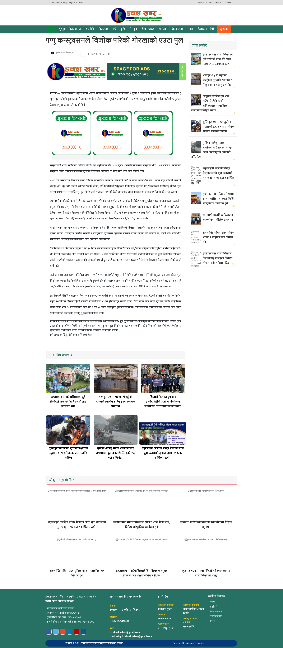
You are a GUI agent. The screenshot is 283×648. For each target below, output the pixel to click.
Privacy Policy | (216, 2)
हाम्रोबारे (213, 606)
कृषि (123, 29)
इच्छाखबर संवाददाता (64, 53)
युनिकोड (224, 29)
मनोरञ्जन (163, 29)
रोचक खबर (177, 29)
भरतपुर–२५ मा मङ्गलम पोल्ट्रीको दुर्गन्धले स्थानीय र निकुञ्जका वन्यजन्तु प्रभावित (115, 401)
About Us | (203, 2)
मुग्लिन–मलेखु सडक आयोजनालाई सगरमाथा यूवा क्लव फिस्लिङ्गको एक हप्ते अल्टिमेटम (115, 453)
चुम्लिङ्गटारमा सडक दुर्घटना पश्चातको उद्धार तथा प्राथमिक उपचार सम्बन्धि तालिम (68, 453)
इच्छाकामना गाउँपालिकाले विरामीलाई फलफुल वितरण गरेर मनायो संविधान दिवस (217, 258)
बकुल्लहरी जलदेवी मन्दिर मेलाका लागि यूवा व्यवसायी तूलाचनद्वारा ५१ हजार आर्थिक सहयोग (163, 453)
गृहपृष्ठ (62, 29)
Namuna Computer (195, 643)
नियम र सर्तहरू (216, 611)
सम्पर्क (212, 621)
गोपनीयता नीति (216, 616)
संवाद (190, 29)
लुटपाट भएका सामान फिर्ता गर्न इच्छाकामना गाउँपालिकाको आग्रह (206, 573)
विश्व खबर (103, 29)
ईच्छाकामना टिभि (206, 29)
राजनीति (90, 29)
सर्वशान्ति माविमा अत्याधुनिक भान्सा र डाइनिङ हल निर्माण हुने (218, 237)
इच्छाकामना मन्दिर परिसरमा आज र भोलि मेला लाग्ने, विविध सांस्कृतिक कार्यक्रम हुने (219, 199)
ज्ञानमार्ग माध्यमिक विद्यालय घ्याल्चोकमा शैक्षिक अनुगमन (218, 217)
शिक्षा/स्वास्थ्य (148, 29)
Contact (228, 2)
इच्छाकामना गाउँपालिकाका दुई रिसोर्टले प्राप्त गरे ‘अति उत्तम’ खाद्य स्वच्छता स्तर (68, 401)
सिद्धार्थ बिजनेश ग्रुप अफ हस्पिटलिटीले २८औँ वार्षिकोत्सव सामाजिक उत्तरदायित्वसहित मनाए (162, 401)
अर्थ (114, 29)
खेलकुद (133, 29)
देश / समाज (75, 29)
